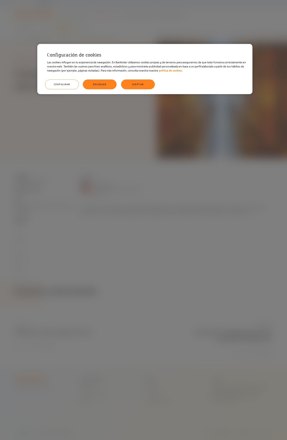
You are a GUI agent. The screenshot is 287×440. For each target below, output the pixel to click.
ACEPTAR (138, 84)
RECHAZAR (99, 84)
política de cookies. (171, 70)
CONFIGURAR (62, 84)
